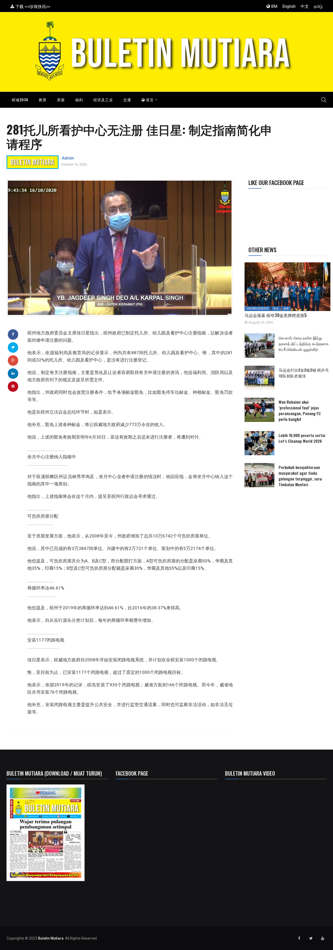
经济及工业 (103, 99)
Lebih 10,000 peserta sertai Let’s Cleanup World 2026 (302, 438)
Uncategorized (257, 308)
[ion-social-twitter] (311, 938)
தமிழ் (318, 6)
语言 (149, 99)
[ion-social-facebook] (299, 938)
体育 (286, 308)
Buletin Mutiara (50, 938)
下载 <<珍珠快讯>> (32, 6)
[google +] (13, 360)
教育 (43, 99)
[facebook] (13, 334)
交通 (127, 99)
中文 (304, 6)
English (289, 6)
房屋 (61, 99)
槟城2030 (20, 99)
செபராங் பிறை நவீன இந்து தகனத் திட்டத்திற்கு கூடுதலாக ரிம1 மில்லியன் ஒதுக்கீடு (304, 343)
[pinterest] (13, 386)
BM (273, 6)
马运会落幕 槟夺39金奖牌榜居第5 (276, 315)
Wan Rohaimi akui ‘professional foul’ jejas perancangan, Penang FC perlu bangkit (300, 410)
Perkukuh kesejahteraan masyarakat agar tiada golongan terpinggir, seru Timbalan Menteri (300, 475)
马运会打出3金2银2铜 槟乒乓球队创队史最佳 (304, 372)
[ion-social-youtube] (322, 938)
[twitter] (13, 347)
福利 (79, 99)
